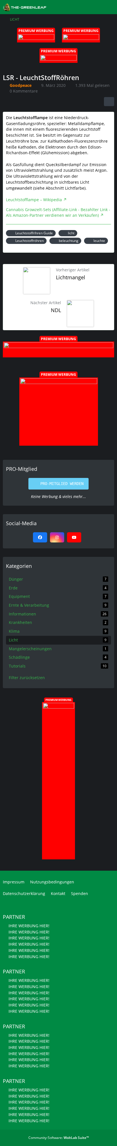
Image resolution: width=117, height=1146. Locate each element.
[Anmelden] (95, 7)
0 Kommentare (24, 91)
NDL (56, 310)
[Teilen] (109, 101)
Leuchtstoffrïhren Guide (34, 233)
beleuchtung (68, 240)
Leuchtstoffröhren (29, 240)
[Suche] (81, 7)
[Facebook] (40, 537)
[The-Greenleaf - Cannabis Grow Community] (24, 6)
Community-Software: (58, 1137)
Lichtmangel (70, 277)
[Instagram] (57, 537)
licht (71, 233)
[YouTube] (74, 537)
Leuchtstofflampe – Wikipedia (34, 199)
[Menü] (109, 7)
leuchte (99, 240)
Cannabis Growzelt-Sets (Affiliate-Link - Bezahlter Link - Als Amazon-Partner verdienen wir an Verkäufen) (58, 212)
